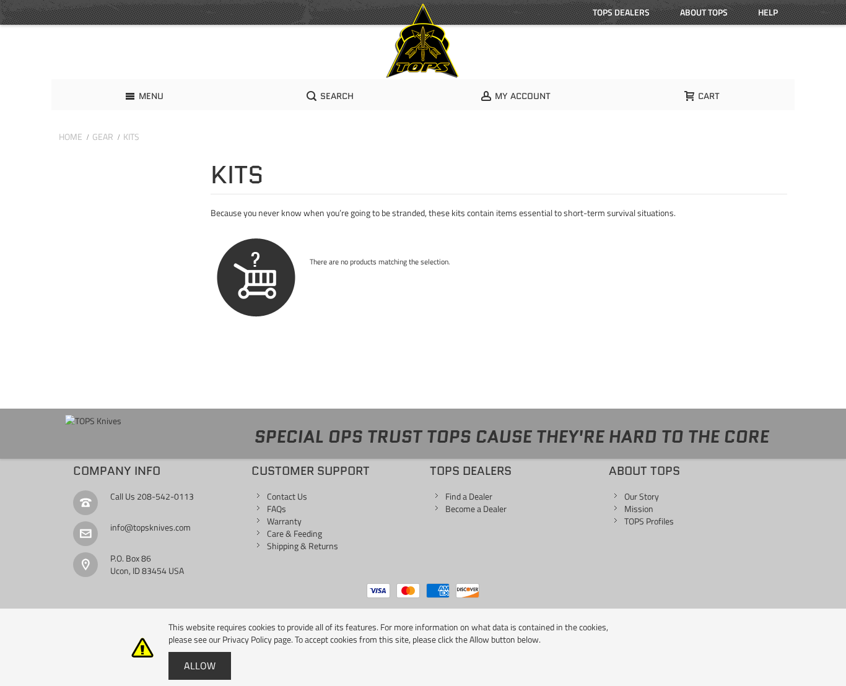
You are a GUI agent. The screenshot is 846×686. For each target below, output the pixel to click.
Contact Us (287, 496)
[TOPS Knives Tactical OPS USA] (423, 41)
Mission (638, 508)
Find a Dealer (468, 496)
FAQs (276, 508)
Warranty (284, 521)
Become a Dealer (476, 508)
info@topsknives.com (150, 527)
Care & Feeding (294, 533)
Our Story (641, 496)
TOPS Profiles (649, 521)
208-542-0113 (165, 496)
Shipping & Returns (302, 545)
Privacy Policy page (256, 639)
